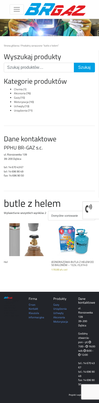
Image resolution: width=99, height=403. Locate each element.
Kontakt (33, 308)
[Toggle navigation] (17, 9)
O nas (32, 304)
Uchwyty (19, 106)
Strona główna (11, 45)
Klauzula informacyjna (36, 315)
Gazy (17, 97)
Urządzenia (20, 110)
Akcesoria (20, 93)
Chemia (18, 89)
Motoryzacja (21, 102)
